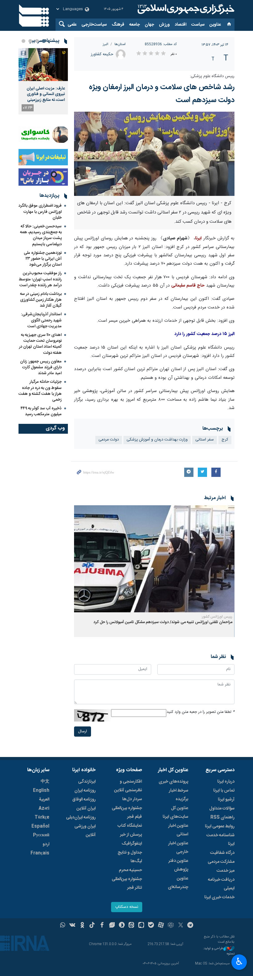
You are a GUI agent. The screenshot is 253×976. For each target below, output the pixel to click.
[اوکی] (82, 926)
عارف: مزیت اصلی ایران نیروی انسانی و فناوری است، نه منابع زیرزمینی (46, 94)
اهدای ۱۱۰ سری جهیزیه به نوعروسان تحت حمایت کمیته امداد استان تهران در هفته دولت (40, 344)
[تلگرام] (190, 926)
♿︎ (239, 961)
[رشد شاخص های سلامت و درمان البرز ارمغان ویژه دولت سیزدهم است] (154, 154)
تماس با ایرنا (223, 790)
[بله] (151, 926)
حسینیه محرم (130, 870)
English (41, 790)
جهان (149, 24)
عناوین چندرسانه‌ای (178, 883)
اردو (46, 844)
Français (40, 853)
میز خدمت (225, 871)
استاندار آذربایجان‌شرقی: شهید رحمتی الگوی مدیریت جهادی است (41, 320)
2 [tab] (37, 41)
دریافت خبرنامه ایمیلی (221, 884)
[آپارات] (161, 926)
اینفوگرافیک (132, 843)
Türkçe (42, 817)
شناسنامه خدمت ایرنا (220, 840)
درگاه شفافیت (222, 853)
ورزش (164, 24)
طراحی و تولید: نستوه (218, 951)
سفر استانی (204, 439)
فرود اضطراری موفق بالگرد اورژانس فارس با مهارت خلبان (40, 211)
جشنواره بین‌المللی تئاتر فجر (127, 883)
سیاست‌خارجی (94, 24)
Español (40, 826)
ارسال (82, 731)
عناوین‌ (215, 24)
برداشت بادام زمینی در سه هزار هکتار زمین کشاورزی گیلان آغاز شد (41, 300)
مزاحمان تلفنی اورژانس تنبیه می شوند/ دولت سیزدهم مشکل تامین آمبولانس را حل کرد (162, 622)
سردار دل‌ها (132, 799)
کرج (225, 439)
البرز (105, 44)
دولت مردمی (108, 439)
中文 (45, 781)
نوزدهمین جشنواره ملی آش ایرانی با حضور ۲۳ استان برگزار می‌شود (43, 259)
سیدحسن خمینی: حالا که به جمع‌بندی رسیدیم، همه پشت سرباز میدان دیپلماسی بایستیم (41, 235)
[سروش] (122, 926)
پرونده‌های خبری (173, 781)
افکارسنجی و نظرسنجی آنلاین (128, 786)
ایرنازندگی (87, 781)
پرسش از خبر (131, 834)
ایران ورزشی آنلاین (85, 831)
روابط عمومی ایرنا (219, 826)
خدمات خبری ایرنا (219, 897)
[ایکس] (180, 926)
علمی (72, 24)
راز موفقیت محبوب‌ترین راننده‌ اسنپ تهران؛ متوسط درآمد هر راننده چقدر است (40, 279)
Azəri (44, 808)
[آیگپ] (141, 926)
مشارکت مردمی (221, 862)
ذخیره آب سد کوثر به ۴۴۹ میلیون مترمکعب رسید (41, 411)
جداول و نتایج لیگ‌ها (130, 857)
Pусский (41, 835)
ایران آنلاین (86, 808)
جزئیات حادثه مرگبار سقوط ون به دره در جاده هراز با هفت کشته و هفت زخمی (40, 390)
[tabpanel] (43, 81)
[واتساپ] (63, 926)
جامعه (134, 24)
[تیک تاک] (92, 926)
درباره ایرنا (225, 781)
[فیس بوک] (102, 926)
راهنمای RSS (222, 817)
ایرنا (185, 9)
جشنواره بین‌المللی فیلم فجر (127, 812)
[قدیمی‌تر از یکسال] (154, 558)
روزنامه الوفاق (84, 799)
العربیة (44, 799)
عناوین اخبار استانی (178, 830)
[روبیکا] (171, 926)
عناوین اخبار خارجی (178, 848)
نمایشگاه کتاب (130, 825)
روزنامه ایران (85, 790)
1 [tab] (44, 41)
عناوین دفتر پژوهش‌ (178, 865)
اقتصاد (180, 24)
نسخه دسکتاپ (126, 907)
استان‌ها (120, 44)
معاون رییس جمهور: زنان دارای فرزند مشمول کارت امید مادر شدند (41, 367)
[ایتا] (131, 926)
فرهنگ (118, 24)
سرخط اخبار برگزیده (178, 795)
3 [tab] (30, 41)
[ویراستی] (112, 926)
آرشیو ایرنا (226, 799)
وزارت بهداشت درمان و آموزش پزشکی (157, 439)
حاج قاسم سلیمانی (188, 285)
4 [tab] (23, 41)
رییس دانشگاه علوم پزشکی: (212, 76)
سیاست (198, 24)
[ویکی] (72, 926)
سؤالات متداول (221, 808)
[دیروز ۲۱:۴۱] (43, 64)
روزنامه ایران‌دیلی (81, 817)
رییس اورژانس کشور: (216, 617)
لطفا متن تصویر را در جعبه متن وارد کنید (200, 712)
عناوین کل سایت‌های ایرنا (175, 812)
